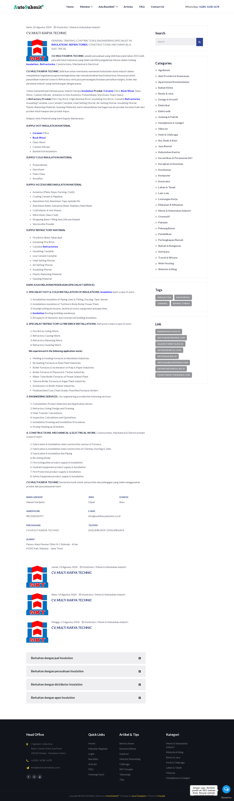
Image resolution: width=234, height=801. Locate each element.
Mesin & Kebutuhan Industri (174, 210)
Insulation (32, 64)
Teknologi (124, 774)
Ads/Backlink (107, 6)
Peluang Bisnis (166, 228)
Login (91, 753)
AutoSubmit (112, 795)
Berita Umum (126, 743)
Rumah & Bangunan (169, 245)
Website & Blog (167, 269)
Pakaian (163, 222)
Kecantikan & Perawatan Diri (175, 157)
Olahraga (124, 764)
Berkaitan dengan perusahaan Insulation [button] (57, 671)
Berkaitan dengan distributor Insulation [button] (56, 684)
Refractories (47, 64)
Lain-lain (163, 193)
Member (85, 6)
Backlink (93, 758)
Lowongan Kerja (167, 198)
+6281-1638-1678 (209, 6)
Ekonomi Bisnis (127, 748)
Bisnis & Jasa (165, 93)
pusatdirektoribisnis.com (173, 375)
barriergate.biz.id (168, 331)
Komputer (164, 175)
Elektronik (164, 111)
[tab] (86, 658)
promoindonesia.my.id (171, 368)
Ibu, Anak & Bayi (167, 140)
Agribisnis (164, 70)
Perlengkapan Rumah (170, 239)
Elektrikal (164, 105)
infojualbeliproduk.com (172, 362)
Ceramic (109, 90)
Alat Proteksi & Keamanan (173, 75)
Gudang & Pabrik (168, 116)
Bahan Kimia (165, 87)
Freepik (161, 795)
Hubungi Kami (96, 774)
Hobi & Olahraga (168, 134)
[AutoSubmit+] (29, 6)
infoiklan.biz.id (167, 356)
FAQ (142, 6)
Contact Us (157, 6)
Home (70, 6)
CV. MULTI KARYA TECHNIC (71, 572)
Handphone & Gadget (171, 122)
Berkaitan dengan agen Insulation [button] (53, 697)
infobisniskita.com (169, 350)
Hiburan (163, 128)
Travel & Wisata (167, 257)
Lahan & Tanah (166, 187)
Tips (121, 779)
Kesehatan (164, 169)
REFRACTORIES (78, 44)
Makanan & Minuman (170, 204)
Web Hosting (166, 263)
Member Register (98, 748)
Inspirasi (124, 753)
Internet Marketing (129, 758)
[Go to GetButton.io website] (226, 798)
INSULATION (59, 44)
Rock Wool (127, 90)
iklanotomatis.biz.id (170, 344)
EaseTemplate (139, 795)
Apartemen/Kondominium (173, 81)
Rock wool (183, 297)
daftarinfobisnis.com (171, 337)
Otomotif (164, 216)
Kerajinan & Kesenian (170, 163)
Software (164, 251)
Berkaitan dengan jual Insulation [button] (52, 658)
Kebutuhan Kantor (169, 152)
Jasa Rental (165, 146)
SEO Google (126, 769)
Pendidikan (164, 233)
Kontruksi (164, 181)
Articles (128, 6)
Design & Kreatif (168, 99)
